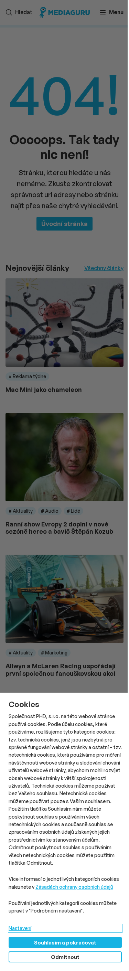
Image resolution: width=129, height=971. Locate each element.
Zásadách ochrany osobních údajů (74, 887)
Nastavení (20, 928)
